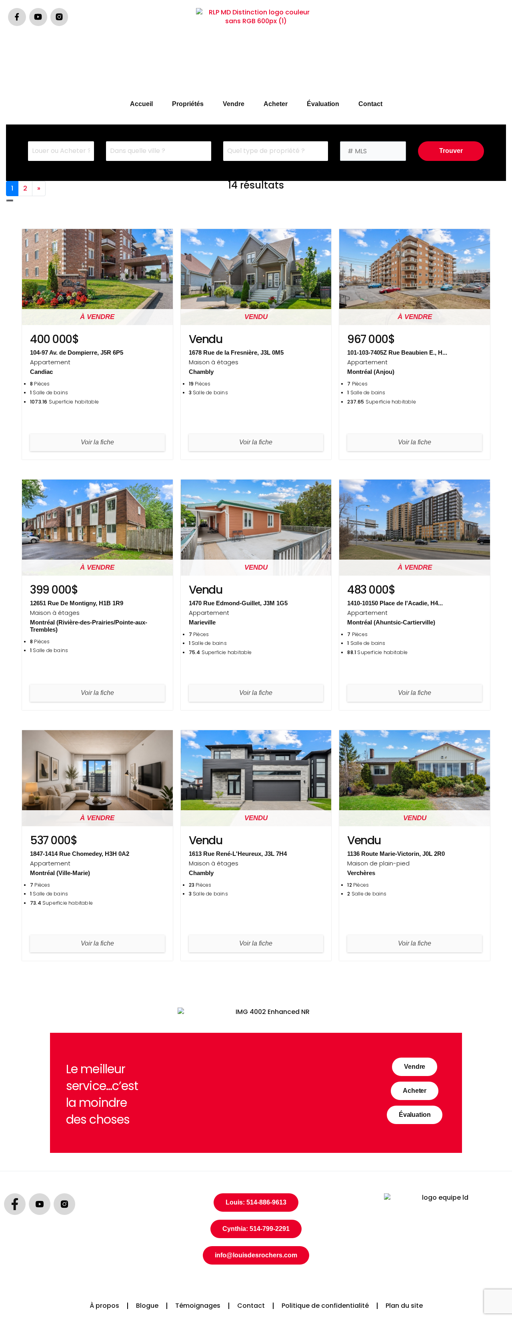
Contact (370, 103)
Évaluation (323, 103)
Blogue (147, 1305)
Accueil (141, 103)
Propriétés (188, 103)
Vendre (233, 103)
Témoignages (197, 1305)
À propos (104, 1305)
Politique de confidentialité (325, 1305)
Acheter (276, 103)
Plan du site (404, 1305)
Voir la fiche (97, 442)
